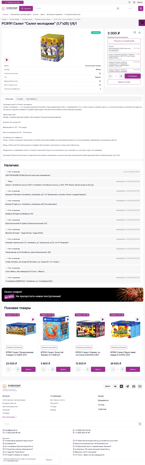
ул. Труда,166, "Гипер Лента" (15, 452)
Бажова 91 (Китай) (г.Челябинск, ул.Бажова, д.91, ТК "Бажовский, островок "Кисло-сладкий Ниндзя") (46, 194)
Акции (101, 396)
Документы (103, 400)
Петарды (6, 413)
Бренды (53, 410)
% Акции (5, 14)
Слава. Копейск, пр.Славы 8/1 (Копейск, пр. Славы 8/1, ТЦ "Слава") (32, 262)
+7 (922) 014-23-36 (83, 430)
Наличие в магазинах (14, 347)
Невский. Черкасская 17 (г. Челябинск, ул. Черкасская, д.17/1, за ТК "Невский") (37, 242)
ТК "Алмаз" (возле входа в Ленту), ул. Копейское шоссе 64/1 (96, 441)
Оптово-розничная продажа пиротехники (10, 390)
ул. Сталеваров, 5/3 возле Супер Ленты (19, 446)
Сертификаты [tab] (31, 99)
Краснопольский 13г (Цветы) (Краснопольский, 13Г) (26, 223)
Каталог (28, 8)
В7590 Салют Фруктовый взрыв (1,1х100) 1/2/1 (123, 353)
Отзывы (53, 406)
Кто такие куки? (12, 460)
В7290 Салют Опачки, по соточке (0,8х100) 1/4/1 (88, 353)
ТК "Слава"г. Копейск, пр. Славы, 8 (17, 455)
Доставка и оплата (57, 400)
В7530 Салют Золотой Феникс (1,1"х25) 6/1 (52, 353)
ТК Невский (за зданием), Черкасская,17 (19, 441)
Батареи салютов (9, 403)
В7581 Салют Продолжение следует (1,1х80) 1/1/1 (20, 353)
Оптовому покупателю (72, 14)
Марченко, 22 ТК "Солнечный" (85, 452)
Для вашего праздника (55, 14)
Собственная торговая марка (20, 14)
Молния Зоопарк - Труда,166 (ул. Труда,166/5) (24, 233)
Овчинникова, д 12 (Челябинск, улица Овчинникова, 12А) (28, 252)
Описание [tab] (9, 99)
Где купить (54, 403)
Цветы (43, 14)
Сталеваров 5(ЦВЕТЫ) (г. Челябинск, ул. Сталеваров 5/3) (29, 281)
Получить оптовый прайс (124, 41)
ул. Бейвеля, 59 (10, 443)
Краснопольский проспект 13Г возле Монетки (91, 443)
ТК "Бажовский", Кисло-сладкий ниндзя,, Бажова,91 (93, 446)
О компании (55, 396)
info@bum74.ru (11, 430)
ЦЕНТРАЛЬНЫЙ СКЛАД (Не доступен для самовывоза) (28, 175)
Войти (139, 2)
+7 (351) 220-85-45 (12, 433)
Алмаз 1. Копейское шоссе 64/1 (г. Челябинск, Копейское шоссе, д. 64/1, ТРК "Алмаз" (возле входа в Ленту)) (50, 185)
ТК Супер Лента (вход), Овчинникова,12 (19, 449)
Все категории (9, 417)
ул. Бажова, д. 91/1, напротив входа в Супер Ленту (92, 449)
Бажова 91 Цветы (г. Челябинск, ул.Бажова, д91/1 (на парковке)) (31, 204)
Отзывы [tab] (20, 99)
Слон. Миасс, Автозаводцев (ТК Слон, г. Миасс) (25, 271)
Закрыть (49, 460)
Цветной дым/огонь (10, 406)
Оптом (101, 405)
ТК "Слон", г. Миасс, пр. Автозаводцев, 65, (90, 455)
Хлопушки (6, 410)
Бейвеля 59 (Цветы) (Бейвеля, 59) (19, 214)
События (102, 409)
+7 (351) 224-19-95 (82, 433)
